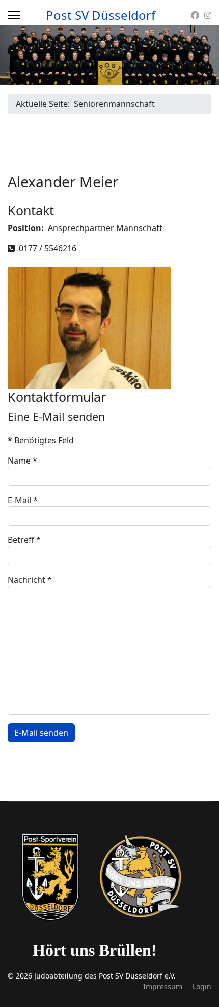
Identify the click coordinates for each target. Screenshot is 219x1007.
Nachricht (30, 579)
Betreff (24, 539)
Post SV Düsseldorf (100, 15)
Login (202, 986)
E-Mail (23, 500)
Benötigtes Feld (41, 440)
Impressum (162, 986)
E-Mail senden (41, 732)
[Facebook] (195, 15)
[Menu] (14, 15)
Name (22, 460)
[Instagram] (207, 15)
